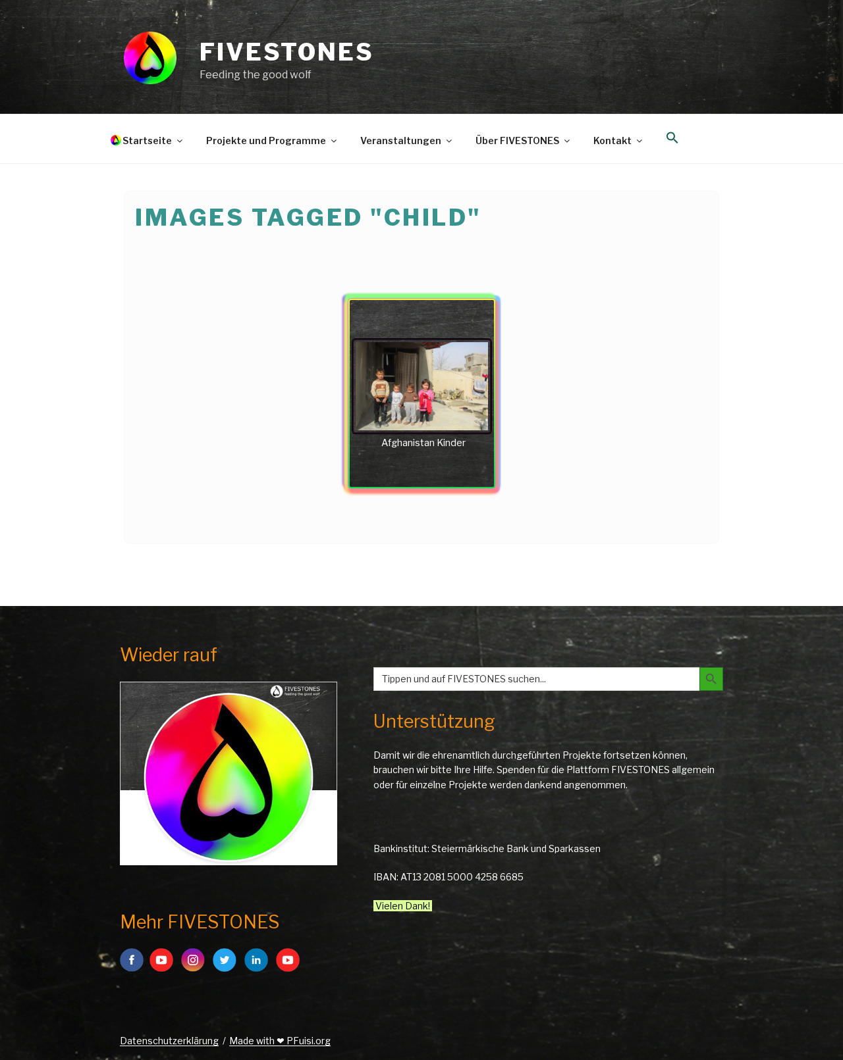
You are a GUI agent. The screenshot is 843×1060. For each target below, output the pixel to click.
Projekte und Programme (266, 140)
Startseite (147, 140)
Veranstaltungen (400, 140)
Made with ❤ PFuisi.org (280, 1040)
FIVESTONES (287, 52)
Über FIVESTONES (517, 140)
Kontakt (612, 140)
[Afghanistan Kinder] (421, 386)
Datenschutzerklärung (169, 1040)
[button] (672, 138)
